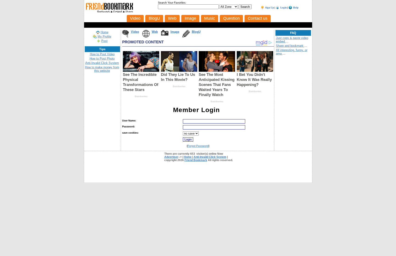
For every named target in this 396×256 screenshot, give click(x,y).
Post (104, 41)
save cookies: (130, 132)
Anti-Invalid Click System (102, 63)
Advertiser (171, 157)
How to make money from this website (102, 69)
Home (104, 32)
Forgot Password (198, 146)
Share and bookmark (290, 45)
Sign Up (269, 7)
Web (155, 31)
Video (135, 31)
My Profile (104, 36)
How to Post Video (102, 54)
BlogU (196, 31)
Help (295, 7)
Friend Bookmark (195, 160)
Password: (128, 126)
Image (174, 31)
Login (283, 7)
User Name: (129, 120)
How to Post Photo (102, 58)
